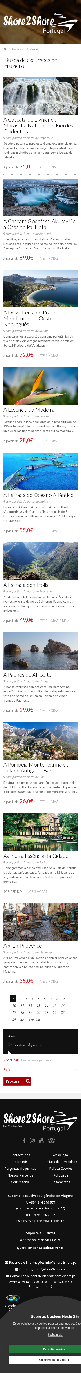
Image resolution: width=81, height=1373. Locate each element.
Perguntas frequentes (20, 1168)
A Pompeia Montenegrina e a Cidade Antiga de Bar (36, 767)
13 (38, 1005)
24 (14, 1019)
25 (22, 1019)
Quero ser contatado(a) (35, 1248)
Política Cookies (60, 1168)
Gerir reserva (20, 1182)
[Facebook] (24, 1141)
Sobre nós (20, 1162)
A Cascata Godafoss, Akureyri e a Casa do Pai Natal (39, 224)
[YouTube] (41, 1141)
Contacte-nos (20, 1155)
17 (14, 1012)
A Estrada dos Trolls (25, 584)
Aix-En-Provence (22, 945)
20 (38, 1012)
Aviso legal (61, 1155)
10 (14, 1005)
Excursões (18, 49)
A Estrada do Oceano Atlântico (38, 494)
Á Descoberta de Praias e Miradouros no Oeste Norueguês (32, 318)
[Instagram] (32, 1141)
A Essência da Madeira (29, 409)
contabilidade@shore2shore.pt (53, 1276)
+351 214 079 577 (42, 1202)
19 (30, 1012)
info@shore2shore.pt (60, 1262)
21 (46, 1012)
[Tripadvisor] (51, 1141)
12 (30, 1005)
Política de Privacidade (61, 1162)
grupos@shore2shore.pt (48, 1269)
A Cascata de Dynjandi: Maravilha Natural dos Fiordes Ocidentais (38, 125)
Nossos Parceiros (20, 1175)
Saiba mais (55, 1334)
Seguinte (35, 1019)
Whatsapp (28, 1240)
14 (46, 1005)
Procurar (13, 1081)
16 (63, 1005)
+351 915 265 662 (42, 1215)
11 (22, 1005)
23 (63, 1012)
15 (54, 1005)
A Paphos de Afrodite (27, 674)
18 (22, 1012)
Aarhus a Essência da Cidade (35, 855)
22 (54, 1012)
